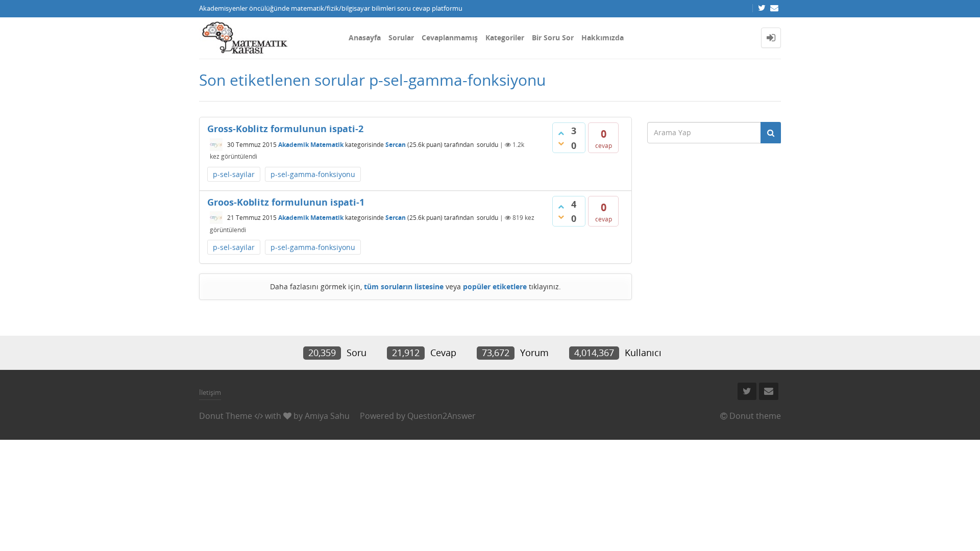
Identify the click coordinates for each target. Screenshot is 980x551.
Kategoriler (504, 37)
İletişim (210, 392)
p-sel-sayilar (234, 174)
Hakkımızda (602, 37)
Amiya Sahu (327, 415)
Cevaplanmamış (450, 37)
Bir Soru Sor (553, 37)
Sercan (395, 144)
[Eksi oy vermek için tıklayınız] (561, 143)
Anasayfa (365, 37)
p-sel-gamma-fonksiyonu (313, 174)
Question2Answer (441, 415)
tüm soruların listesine (404, 286)
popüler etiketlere (495, 286)
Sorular (401, 37)
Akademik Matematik (311, 144)
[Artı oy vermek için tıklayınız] (561, 133)
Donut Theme (225, 415)
